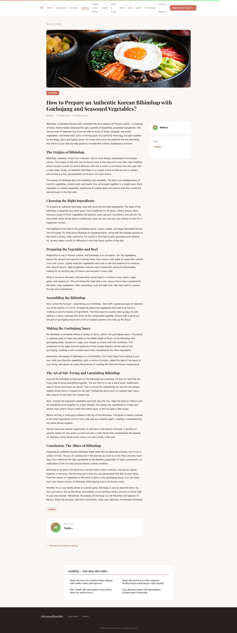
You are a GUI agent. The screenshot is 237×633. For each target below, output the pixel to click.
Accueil (49, 24)
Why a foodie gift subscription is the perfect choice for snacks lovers (90, 591)
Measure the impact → (183, 8)
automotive (61, 8)
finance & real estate (95, 8)
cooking (85, 8)
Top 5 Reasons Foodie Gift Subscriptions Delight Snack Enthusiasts (141, 591)
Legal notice (72, 616)
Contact (85, 616)
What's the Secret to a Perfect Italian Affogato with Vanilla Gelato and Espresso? (91, 582)
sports (139, 8)
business (74, 8)
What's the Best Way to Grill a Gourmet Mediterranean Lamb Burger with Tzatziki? (143, 582)
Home (50, 8)
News (122, 8)
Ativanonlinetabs (52, 616)
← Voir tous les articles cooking (62, 545)
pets (130, 8)
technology (150, 8)
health (105, 8)
